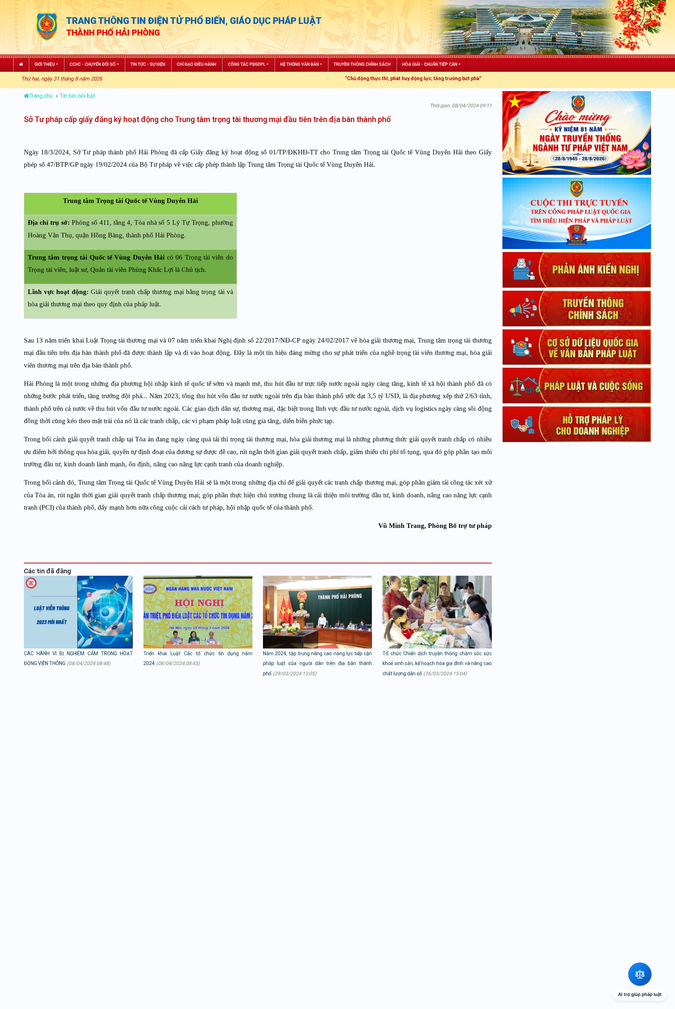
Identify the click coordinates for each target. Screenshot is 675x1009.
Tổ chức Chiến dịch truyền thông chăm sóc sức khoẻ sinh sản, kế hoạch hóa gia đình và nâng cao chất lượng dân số (436, 664)
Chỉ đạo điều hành (196, 64)
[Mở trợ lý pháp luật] (639, 973)
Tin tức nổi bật (77, 95)
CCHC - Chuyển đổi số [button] (92, 64)
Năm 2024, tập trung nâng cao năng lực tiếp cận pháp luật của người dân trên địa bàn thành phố (317, 664)
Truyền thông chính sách (362, 64)
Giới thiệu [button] (44, 64)
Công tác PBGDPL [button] (246, 64)
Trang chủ (41, 95)
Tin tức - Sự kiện (147, 64)
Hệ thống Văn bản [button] (299, 64)
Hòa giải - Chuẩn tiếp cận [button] (429, 64)
